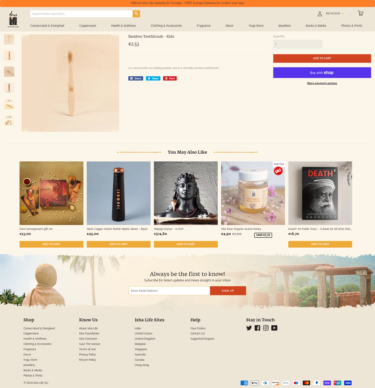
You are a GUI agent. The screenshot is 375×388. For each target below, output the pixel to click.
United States (143, 333)
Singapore (141, 349)
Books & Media (316, 25)
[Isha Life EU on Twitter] (249, 329)
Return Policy (87, 360)
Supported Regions (202, 339)
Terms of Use (87, 349)
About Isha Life (88, 328)
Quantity (279, 36)
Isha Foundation (89, 333)
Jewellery (285, 25)
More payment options (322, 83)
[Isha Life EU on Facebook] (257, 329)
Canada (139, 360)
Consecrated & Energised (47, 25)
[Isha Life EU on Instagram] (266, 329)
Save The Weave (89, 344)
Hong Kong (142, 365)
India (138, 328)
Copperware (87, 25)
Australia (140, 354)
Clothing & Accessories (166, 25)
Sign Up (228, 290)
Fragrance (204, 25)
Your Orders (197, 328)
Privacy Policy (87, 354)
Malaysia (140, 344)
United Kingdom (145, 339)
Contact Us (197, 333)
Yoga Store (256, 25)
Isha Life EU (40, 383)
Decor (230, 25)
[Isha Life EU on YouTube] (274, 329)
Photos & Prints (351, 25)
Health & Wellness (123, 25)
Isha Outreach (88, 339)
